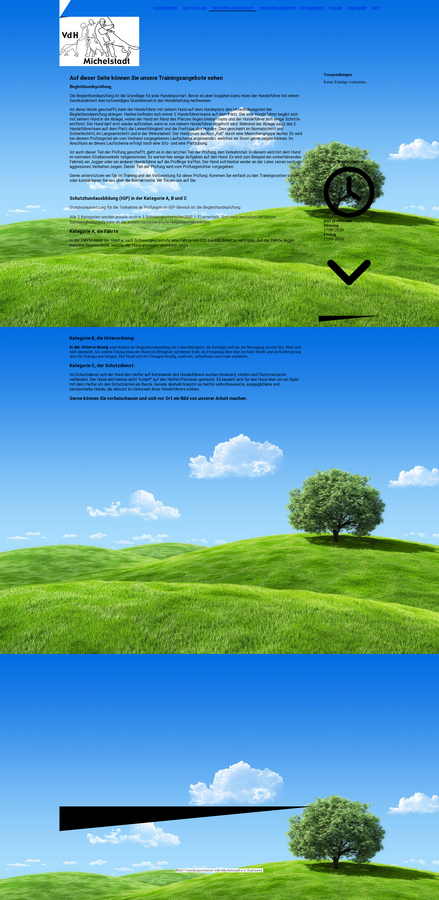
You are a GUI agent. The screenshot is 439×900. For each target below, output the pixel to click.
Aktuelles (194, 8)
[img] (219, 41)
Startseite (165, 8)
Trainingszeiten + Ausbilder (291, 8)
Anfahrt (357, 8)
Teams (335, 8)
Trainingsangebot (233, 8)
